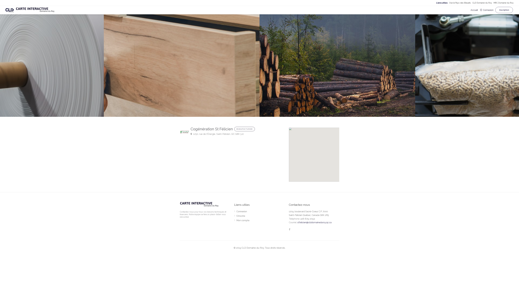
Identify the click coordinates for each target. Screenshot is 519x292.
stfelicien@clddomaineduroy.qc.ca (314, 222)
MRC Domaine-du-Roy (504, 3)
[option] (337, 58)
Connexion (487, 10)
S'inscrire (240, 216)
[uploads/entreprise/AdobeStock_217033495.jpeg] (182, 58)
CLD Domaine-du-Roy (482, 3)
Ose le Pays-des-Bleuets (460, 3)
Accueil (474, 10)
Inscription (504, 10)
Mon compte (242, 220)
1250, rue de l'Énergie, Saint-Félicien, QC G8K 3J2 (218, 134)
